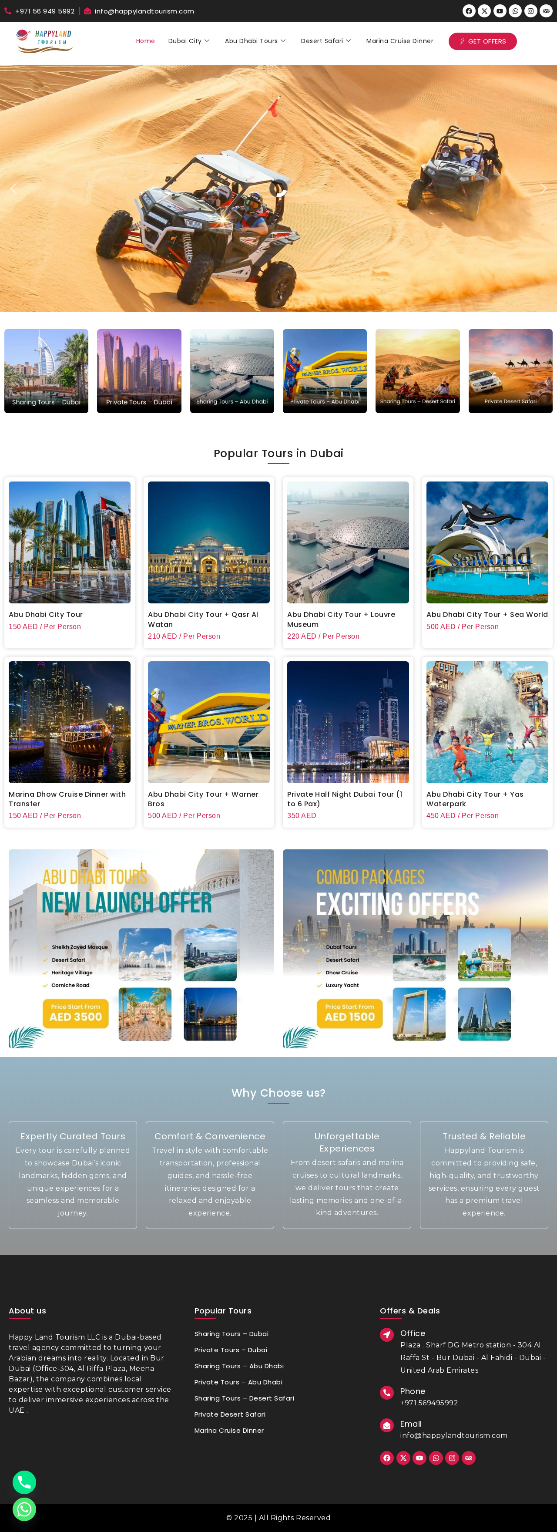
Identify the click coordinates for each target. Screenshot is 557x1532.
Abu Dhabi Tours (251, 41)
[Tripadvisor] (546, 10)
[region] (278, 188)
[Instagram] (530, 10)
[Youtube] (500, 10)
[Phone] (24, 1482)
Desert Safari (322, 41)
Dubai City (185, 41)
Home (145, 41)
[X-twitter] (484, 10)
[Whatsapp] (515, 10)
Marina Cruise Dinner (399, 41)
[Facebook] (469, 10)
